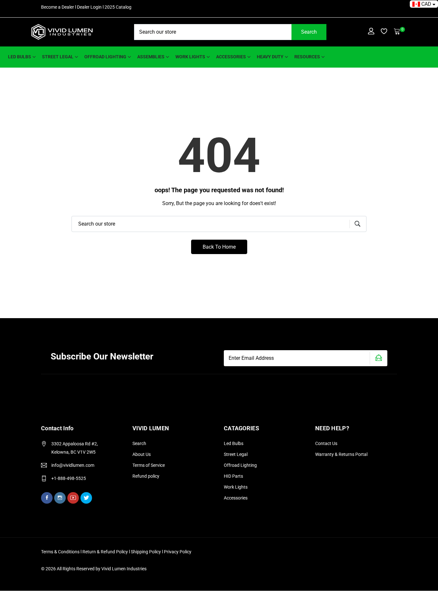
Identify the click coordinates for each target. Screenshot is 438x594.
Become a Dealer (57, 7)
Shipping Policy (146, 551)
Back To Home (219, 247)
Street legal (57, 56)
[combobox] (230, 32)
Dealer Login (89, 7)
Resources (307, 56)
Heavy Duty (270, 56)
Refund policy (145, 476)
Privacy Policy (177, 551)
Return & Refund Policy (105, 551)
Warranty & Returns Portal (341, 454)
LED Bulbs (19, 56)
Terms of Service (148, 465)
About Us (141, 454)
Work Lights (236, 487)
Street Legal (236, 454)
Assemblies (150, 56)
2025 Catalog (118, 7)
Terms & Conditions (60, 551)
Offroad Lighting (105, 56)
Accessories (231, 56)
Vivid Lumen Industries (124, 568)
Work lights (190, 56)
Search (309, 32)
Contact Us (326, 443)
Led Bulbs (233, 443)
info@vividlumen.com (72, 465)
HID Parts (233, 476)
